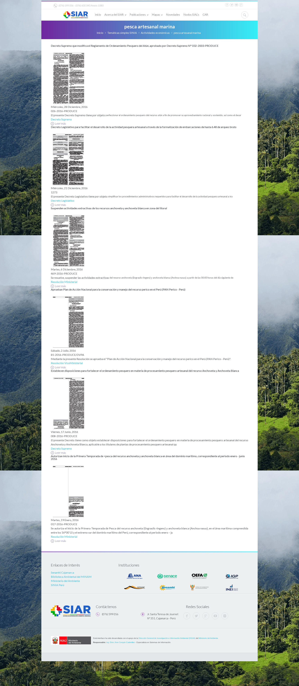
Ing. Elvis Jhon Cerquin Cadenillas (120, 642)
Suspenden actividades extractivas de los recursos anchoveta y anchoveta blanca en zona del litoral (109, 208)
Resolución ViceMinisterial (67, 363)
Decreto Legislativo (62, 200)
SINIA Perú (57, 585)
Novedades (173, 14)
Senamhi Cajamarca (62, 572)
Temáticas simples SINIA (122, 32)
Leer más (60, 123)
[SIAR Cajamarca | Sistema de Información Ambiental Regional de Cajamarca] (76, 13)
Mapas (156, 14)
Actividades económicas (155, 32)
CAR (205, 14)
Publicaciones (138, 14)
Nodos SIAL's (191, 14)
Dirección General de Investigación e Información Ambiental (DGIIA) (166, 638)
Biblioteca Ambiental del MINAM (71, 576)
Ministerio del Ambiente (65, 580)
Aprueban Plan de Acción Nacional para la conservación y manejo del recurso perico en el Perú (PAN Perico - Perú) (118, 289)
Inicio (98, 14)
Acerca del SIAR (114, 14)
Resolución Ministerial (64, 281)
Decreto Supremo (61, 119)
